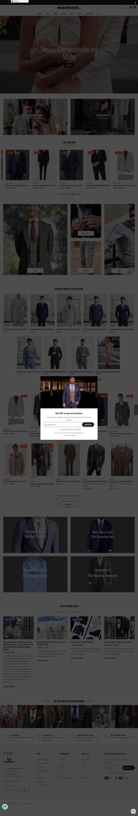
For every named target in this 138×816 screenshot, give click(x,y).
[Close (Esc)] (135, 2)
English (16, 1)
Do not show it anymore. (70, 435)
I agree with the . (70, 429)
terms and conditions (75, 429)
